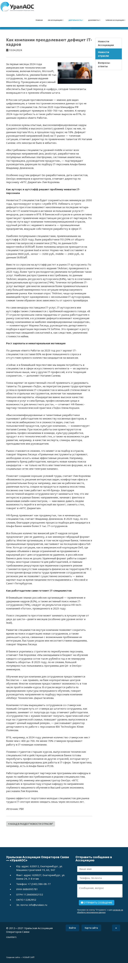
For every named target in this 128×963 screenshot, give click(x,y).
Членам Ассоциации (115, 20)
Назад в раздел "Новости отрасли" (31, 824)
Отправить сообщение (97, 902)
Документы (93, 20)
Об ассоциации (55, 20)
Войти (72, 928)
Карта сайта (91, 928)
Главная (39, 20)
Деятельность (75, 20)
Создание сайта (13, 957)
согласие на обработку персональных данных (100, 911)
